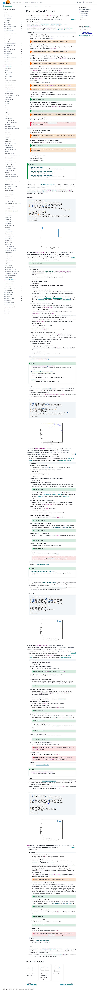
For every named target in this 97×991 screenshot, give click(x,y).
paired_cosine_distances (10, 250)
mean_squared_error (9, 164)
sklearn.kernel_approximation (10, 57)
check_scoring (8, 68)
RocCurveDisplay (8, 283)
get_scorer (7, 70)
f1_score (7, 105)
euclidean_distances (9, 236)
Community (34, 2)
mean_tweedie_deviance (10, 168)
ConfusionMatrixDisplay (10, 275)
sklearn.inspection (8, 53)
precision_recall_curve (10, 126)
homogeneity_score (9, 206)
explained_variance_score (10, 149)
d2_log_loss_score (9, 99)
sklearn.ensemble (8, 37)
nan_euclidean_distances (10, 248)
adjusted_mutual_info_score (11, 186)
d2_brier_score (8, 97)
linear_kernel (8, 244)
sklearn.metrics (7, 66)
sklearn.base (6, 14)
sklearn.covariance (8, 24)
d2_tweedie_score (9, 147)
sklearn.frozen (7, 47)
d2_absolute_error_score (10, 143)
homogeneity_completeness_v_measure (13, 203)
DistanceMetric (8, 223)
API (23, 2)
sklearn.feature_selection (9, 45)
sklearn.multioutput (8, 292)
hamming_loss (8, 109)
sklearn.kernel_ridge (8, 59)
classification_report (9, 89)
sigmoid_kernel (8, 265)
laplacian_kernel (8, 242)
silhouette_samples (9, 215)
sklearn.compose (7, 22)
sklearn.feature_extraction (10, 43)
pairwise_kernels (8, 258)
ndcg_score (7, 124)
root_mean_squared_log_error (11, 176)
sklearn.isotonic (7, 55)
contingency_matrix (9, 192)
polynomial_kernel (9, 261)
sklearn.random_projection (10, 304)
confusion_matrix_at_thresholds (12, 95)
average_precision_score (10, 80)
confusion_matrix (9, 93)
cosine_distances (8, 229)
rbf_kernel (7, 263)
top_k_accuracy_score (9, 139)
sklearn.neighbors (8, 296)
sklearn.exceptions (8, 39)
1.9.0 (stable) (89, 2)
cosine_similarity (8, 231)
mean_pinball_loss (9, 159)
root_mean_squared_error (10, 174)
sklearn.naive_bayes (8, 294)
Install (13, 2)
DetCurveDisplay (8, 277)
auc (5, 78)
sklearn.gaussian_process (9, 49)
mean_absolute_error (9, 153)
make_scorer (7, 74)
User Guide (19, 2)
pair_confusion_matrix (10, 194)
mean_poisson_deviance (10, 162)
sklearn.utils (6, 313)
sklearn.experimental (8, 41)
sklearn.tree (6, 311)
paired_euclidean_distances (11, 254)
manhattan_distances (9, 246)
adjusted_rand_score (9, 188)
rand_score (7, 213)
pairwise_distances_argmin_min (12, 271)
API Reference (31, 6)
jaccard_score (8, 114)
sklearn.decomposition (9, 30)
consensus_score (8, 221)
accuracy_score (8, 76)
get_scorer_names (9, 72)
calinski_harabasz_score (10, 190)
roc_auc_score (8, 134)
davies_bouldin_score (9, 199)
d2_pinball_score (8, 145)
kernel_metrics (8, 240)
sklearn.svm (6, 308)
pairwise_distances (9, 267)
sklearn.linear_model (8, 62)
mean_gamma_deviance (10, 157)
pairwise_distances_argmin (11, 269)
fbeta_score (7, 107)
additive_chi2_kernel (9, 225)
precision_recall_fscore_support (12, 128)
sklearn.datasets (7, 28)
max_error (7, 151)
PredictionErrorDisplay (10, 281)
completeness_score (9, 196)
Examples (27, 2)
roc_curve (7, 137)
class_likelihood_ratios (10, 87)
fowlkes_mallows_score (10, 201)
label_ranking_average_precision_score (13, 181)
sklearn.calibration (8, 16)
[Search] (77, 2)
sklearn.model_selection (9, 288)
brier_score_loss (8, 84)
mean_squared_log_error (10, 166)
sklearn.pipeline (7, 300)
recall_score (7, 132)
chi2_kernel (7, 227)
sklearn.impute (7, 51)
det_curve (7, 103)
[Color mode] (80, 2)
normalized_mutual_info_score (11, 211)
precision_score (8, 130)
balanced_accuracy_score (10, 82)
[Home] (25, 6)
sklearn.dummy (7, 34)
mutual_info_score (9, 208)
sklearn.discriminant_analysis (10, 32)
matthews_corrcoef (9, 118)
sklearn (5, 12)
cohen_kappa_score (9, 91)
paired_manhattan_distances (11, 256)
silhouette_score (8, 217)
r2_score (7, 172)
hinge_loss (7, 112)
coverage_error (8, 178)
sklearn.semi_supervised (9, 306)
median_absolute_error (10, 170)
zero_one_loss (8, 141)
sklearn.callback (7, 18)
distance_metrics (8, 233)
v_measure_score (8, 219)
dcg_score (7, 101)
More (40, 2)
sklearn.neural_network (9, 298)
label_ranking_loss (9, 184)
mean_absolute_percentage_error (12, 155)
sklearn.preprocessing (9, 302)
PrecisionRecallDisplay (10, 279)
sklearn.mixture (7, 286)
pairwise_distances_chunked (11, 273)
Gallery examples (83, 19)
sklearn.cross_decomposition (10, 26)
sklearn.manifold (7, 64)
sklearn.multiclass (8, 290)
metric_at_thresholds (9, 120)
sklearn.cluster (7, 20)
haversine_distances (9, 238)
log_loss (6, 116)
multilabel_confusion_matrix (11, 122)
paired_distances (8, 252)
